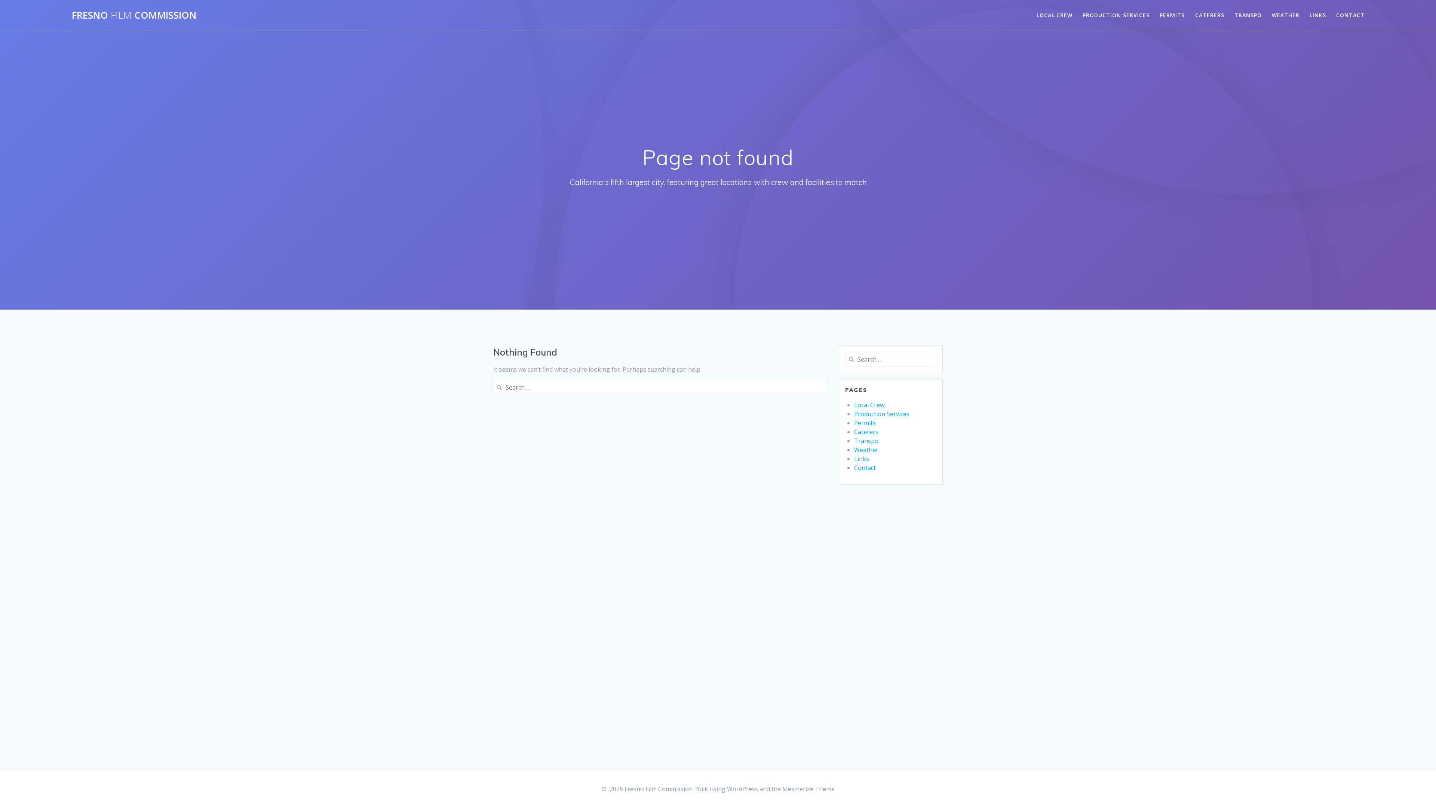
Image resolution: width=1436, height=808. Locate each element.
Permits (1172, 15)
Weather (1286, 15)
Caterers (1209, 15)
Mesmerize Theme (808, 789)
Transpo (1248, 15)
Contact (1350, 15)
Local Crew (1055, 15)
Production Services (1116, 15)
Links (1318, 15)
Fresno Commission (134, 15)
